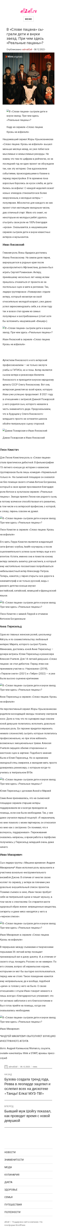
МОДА (8, 1167)
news (35, 1066)
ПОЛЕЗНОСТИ (12, 1212)
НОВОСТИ (10, 1152)
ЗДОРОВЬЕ (10, 1189)
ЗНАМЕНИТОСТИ (14, 1159)
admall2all (27, 49)
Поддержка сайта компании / (26, 1222)
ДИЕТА (8, 1182)
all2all (6, 1222)
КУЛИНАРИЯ (11, 1174)
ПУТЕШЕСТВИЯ (13, 1204)
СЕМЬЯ (8, 1197)
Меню (28, 19)
